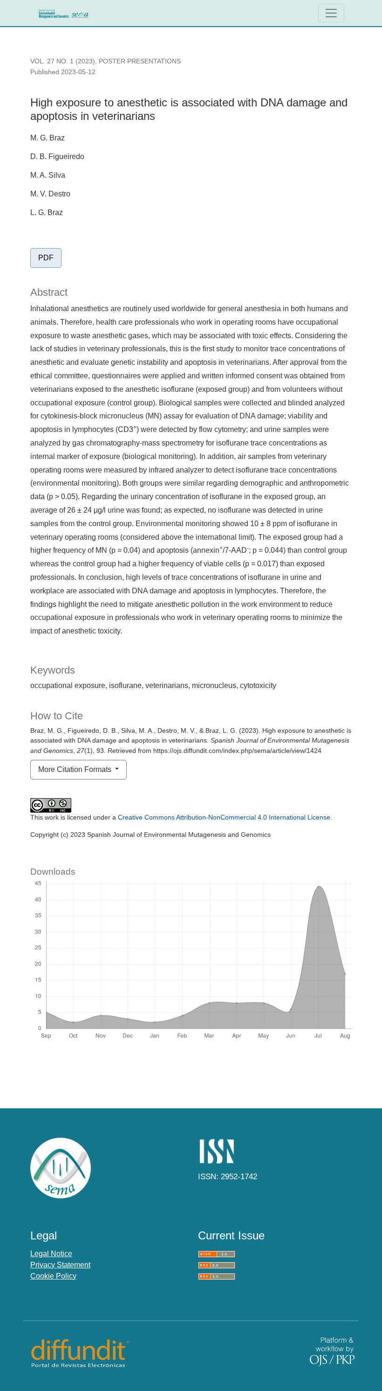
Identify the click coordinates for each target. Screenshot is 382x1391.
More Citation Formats (75, 769)
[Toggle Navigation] (331, 13)
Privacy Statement (60, 1265)
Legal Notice (51, 1254)
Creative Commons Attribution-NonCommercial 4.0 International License (224, 817)
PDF (46, 258)
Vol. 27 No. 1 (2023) (62, 61)
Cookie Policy (53, 1276)
